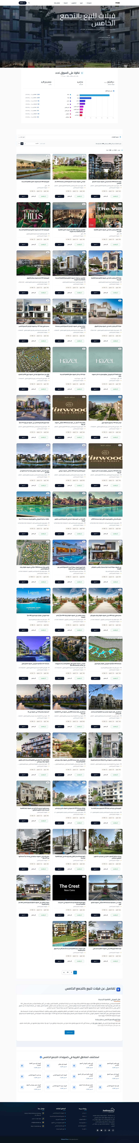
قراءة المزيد (69, 1032)
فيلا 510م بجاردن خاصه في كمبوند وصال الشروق (108, 326)
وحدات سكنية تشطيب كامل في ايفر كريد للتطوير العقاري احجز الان (107, 857)
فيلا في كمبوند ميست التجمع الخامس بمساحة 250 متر (70, 181)
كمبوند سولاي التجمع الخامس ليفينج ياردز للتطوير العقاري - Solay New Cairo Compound (68, 475)
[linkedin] (97, 1130)
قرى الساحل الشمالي (59, 1126)
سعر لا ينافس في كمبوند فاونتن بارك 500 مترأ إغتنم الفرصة (70, 616)
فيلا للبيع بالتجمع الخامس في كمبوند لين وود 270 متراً (34, 422)
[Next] (64, 972)
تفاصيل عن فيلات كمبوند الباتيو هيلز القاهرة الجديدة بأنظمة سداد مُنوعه (70, 279)
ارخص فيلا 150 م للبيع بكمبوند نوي (111, 422)
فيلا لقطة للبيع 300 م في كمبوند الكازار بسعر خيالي (107, 948)
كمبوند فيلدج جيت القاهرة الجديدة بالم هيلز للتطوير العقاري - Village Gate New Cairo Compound (104, 716)
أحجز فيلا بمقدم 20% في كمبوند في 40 (38, 712)
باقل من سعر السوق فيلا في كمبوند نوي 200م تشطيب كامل (33, 375)
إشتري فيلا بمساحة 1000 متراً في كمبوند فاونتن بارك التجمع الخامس (34, 568)
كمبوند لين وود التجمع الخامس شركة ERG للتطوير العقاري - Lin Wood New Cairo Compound (68, 426)
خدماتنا (84, 1116)
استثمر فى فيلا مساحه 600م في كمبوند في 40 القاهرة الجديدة (70, 713)
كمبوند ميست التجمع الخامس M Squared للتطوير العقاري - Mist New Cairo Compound (104, 186)
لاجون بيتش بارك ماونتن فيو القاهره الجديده (38, 619)
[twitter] (109, 1130)
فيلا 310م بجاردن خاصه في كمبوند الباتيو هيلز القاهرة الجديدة (106, 279)
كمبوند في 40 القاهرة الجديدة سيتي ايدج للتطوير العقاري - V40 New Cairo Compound (68, 716)
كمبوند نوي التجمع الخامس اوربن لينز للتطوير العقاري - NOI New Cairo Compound (32, 378)
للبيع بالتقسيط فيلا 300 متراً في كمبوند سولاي (72, 471)
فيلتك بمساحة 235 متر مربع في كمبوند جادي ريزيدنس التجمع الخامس (70, 809)
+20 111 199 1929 (36, 1119)
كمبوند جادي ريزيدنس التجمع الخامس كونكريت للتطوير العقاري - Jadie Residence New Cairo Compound (104, 812)
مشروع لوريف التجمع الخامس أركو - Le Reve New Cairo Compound (104, 523)
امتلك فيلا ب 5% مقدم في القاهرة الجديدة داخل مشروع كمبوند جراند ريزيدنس (34, 761)
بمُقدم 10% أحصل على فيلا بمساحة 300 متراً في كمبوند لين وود (70, 423)
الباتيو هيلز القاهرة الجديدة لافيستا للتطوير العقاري (36, 234)
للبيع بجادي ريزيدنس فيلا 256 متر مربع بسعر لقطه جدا (106, 808)
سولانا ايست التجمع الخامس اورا (112, 571)
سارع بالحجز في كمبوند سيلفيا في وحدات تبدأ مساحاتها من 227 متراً (34, 857)
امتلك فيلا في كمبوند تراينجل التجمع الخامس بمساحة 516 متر (70, 327)
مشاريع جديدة (82, 1123)
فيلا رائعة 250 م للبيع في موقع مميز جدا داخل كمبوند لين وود (106, 472)
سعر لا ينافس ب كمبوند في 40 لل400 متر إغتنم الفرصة (106, 760)
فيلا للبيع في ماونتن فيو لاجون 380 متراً (38, 615)
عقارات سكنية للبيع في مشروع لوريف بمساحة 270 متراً (34, 519)
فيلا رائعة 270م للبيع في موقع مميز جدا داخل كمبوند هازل (106, 375)
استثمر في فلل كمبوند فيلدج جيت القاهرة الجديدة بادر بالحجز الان (106, 713)
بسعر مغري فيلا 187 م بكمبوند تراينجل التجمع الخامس (34, 326)
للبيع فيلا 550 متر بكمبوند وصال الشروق (38, 278)
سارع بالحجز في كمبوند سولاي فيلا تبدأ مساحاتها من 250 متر (34, 472)
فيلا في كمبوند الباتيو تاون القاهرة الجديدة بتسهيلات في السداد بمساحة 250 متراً (70, 664)
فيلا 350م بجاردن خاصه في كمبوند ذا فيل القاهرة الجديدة (107, 231)
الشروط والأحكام (82, 1126)
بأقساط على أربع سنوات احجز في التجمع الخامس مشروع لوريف (70, 520)
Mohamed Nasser (65, 1139)
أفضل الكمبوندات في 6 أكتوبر (57, 1123)
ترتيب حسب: (42, 143)
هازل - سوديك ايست (114, 378)
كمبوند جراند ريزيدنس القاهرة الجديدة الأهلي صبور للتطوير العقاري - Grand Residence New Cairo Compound (68, 764)
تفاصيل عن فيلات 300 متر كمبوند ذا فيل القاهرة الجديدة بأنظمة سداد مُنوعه (71, 231)
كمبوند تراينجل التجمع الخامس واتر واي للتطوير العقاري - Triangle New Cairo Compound (68, 330)
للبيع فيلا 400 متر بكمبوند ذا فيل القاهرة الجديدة (35, 181)
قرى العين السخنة (60, 1129)
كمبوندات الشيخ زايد (60, 1119)
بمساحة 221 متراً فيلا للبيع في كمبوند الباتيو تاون (35, 663)
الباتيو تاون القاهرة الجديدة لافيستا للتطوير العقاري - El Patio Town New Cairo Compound (68, 668)
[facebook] (113, 1130)
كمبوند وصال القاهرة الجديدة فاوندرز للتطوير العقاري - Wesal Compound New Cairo (32, 282)
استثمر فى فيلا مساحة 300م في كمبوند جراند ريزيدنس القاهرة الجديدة (70, 761)
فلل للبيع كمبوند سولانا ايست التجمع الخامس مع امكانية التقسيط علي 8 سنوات (71, 568)
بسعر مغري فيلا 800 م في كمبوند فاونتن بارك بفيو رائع (105, 615)
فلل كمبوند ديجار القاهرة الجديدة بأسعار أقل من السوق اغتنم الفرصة (69, 949)
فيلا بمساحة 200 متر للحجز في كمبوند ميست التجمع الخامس (106, 182)
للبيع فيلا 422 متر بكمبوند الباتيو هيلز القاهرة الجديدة (34, 230)
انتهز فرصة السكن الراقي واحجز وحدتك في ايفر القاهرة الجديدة (70, 857)
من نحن (84, 1113)
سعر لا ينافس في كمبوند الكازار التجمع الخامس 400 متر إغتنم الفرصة (34, 903)
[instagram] (105, 1130)
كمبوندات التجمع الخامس (114, 187)
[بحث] (29, 3)
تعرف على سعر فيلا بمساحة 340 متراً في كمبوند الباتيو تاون (106, 903)
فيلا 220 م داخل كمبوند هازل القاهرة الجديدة (72, 374)
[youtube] (101, 1130)
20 (67, 972)
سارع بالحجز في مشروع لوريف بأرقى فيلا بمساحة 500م (106, 519)
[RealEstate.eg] (117, 3)
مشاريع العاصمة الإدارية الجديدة (57, 1116)
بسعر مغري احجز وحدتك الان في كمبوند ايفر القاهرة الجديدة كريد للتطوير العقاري (34, 809)
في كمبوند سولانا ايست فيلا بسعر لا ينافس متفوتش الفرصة (106, 568)
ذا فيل (46, 186)
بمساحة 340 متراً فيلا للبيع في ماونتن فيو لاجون (107, 663)
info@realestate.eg (36, 1122)
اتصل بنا (84, 1129)
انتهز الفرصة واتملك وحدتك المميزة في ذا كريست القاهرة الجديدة (71, 903)
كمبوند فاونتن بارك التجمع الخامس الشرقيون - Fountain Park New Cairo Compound (32, 571)
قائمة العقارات (82, 1119)
